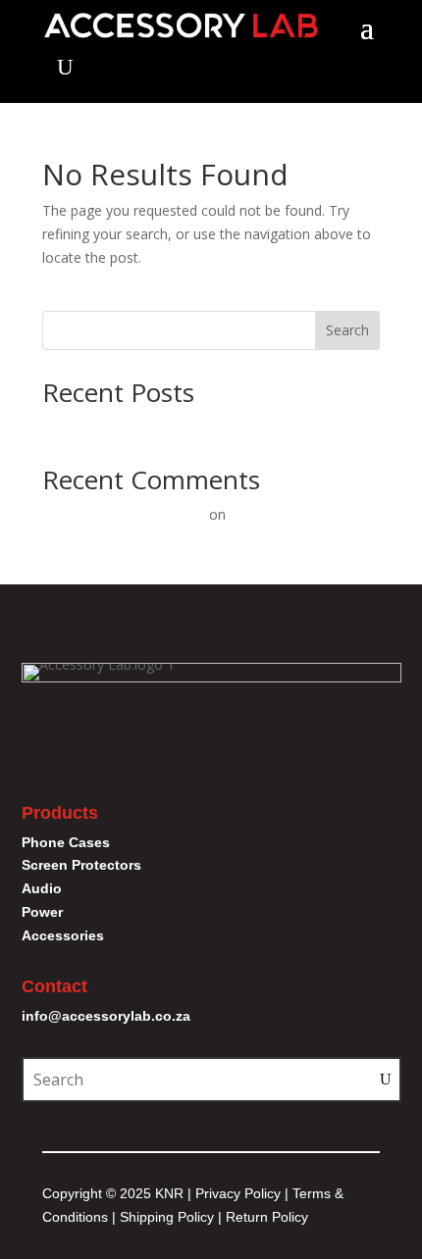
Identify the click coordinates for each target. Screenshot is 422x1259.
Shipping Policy (167, 1217)
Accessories (63, 935)
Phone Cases (66, 842)
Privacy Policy (238, 1193)
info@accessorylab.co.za (106, 1016)
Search (347, 330)
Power (42, 912)
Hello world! (79, 426)
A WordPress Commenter (123, 514)
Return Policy (267, 1217)
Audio (42, 888)
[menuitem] (65, 67)
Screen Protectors (81, 865)
